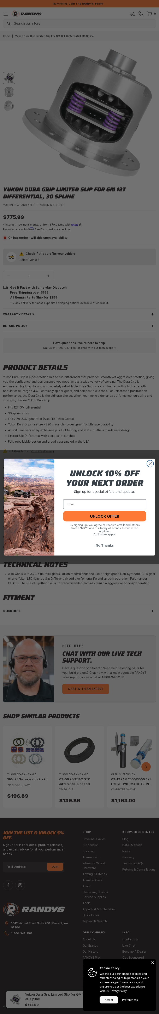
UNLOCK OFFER (104, 516)
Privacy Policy (118, 991)
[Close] (153, 962)
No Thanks (105, 545)
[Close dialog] (150, 463)
